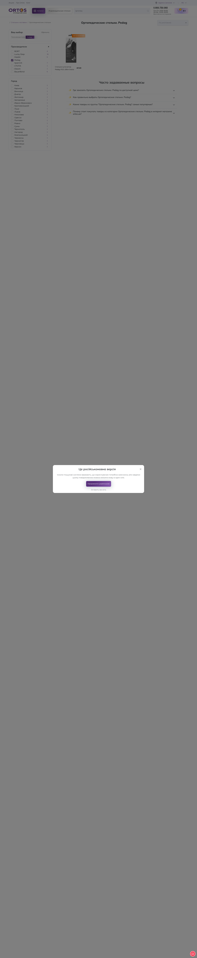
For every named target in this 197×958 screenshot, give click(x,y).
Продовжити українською (99, 484)
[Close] (140, 469)
